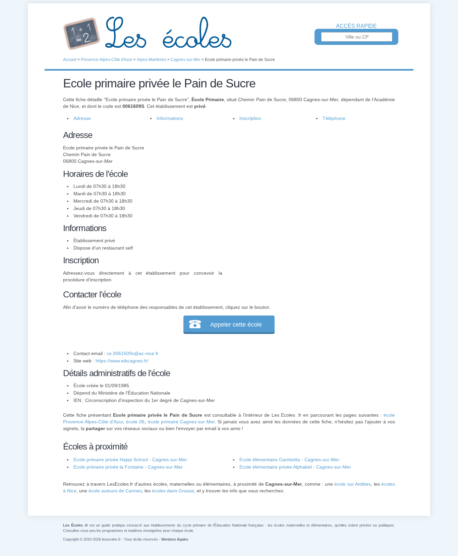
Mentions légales (174, 539)
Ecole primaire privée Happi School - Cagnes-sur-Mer (130, 459)
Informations (170, 118)
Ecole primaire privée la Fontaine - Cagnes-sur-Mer (128, 467)
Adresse (82, 118)
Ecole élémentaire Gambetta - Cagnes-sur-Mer (289, 459)
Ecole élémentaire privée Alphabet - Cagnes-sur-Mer (295, 467)
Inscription (250, 118)
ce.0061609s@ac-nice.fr (133, 353)
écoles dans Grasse (173, 490)
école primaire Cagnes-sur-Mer (181, 421)
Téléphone (334, 118)
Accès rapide (356, 26)
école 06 (135, 421)
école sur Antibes (352, 484)
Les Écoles (229, 33)
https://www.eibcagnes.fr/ (122, 360)
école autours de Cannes (115, 490)
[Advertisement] (308, 175)
